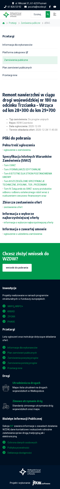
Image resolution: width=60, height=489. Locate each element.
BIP (12, 426)
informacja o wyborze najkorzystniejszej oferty (28, 222)
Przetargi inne (9, 75)
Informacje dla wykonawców (23, 347)
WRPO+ (19, 306)
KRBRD (11, 311)
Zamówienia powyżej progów (23, 358)
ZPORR (11, 316)
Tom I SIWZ (10, 165)
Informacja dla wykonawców (17, 44)
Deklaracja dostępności (20, 452)
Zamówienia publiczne (16, 60)
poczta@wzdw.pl (37, 6)
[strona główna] (13, 14)
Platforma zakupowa (13, 52)
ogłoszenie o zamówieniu (17, 150)
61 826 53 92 (14, 6)
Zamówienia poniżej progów (22, 363)
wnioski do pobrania (17, 267)
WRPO (11, 306)
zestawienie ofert (13, 207)
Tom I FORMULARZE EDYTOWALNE (22, 169)
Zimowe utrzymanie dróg (27, 401)
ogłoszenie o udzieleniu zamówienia (23, 234)
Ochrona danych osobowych (22, 442)
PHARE (11, 321)
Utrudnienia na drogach (26, 383)
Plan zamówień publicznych (17, 67)
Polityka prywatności (18, 447)
